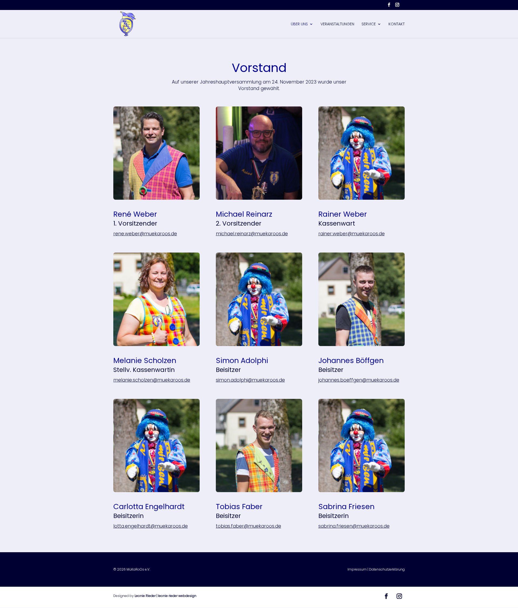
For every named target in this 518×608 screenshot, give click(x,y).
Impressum (357, 569)
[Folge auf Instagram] (399, 596)
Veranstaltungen (337, 24)
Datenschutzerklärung (387, 569)
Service (369, 24)
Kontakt (396, 24)
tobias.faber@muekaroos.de (248, 526)
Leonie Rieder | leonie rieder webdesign (165, 595)
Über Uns (299, 24)
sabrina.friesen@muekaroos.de (354, 526)
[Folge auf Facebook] (386, 596)
